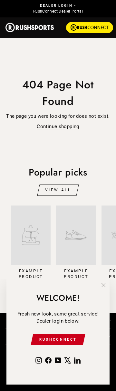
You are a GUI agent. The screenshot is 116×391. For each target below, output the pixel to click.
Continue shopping (58, 126)
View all (58, 190)
